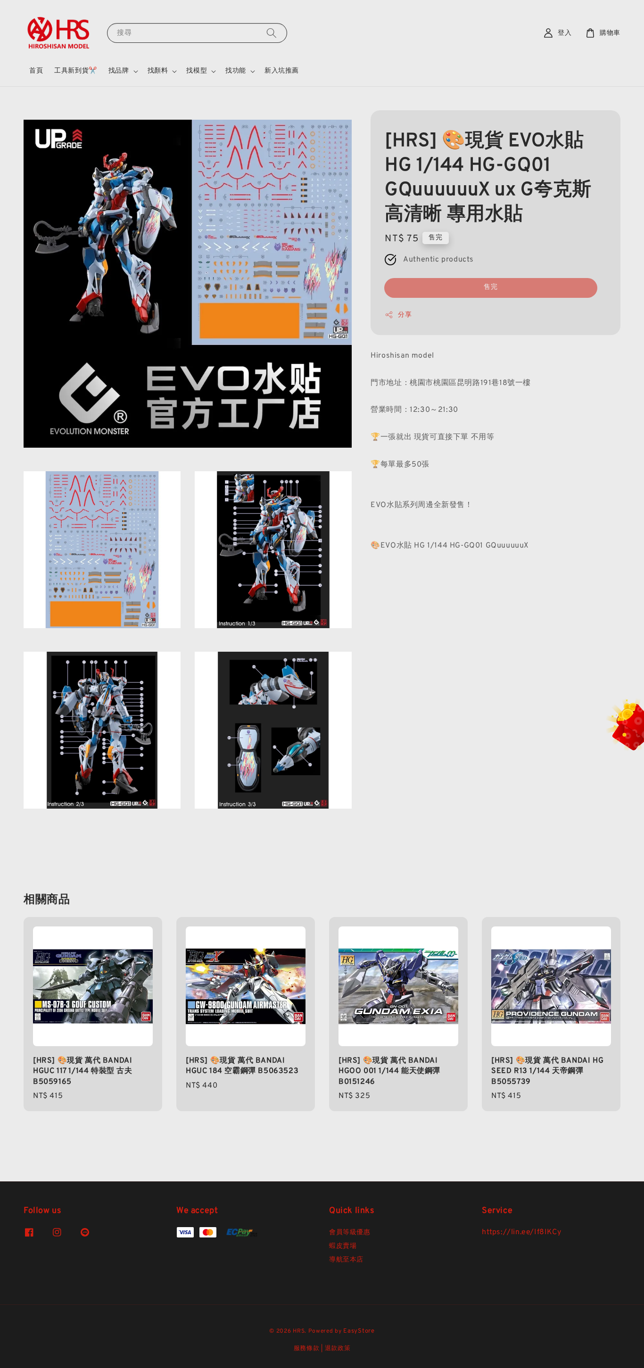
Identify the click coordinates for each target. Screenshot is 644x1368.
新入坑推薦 (281, 71)
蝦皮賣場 (342, 1246)
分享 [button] (405, 315)
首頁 (36, 71)
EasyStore (358, 1331)
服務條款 (307, 1348)
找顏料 (158, 71)
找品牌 (118, 71)
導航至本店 (346, 1260)
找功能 (235, 71)
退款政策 (338, 1348)
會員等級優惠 (350, 1233)
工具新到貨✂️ (75, 71)
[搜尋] (271, 33)
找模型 (196, 71)
